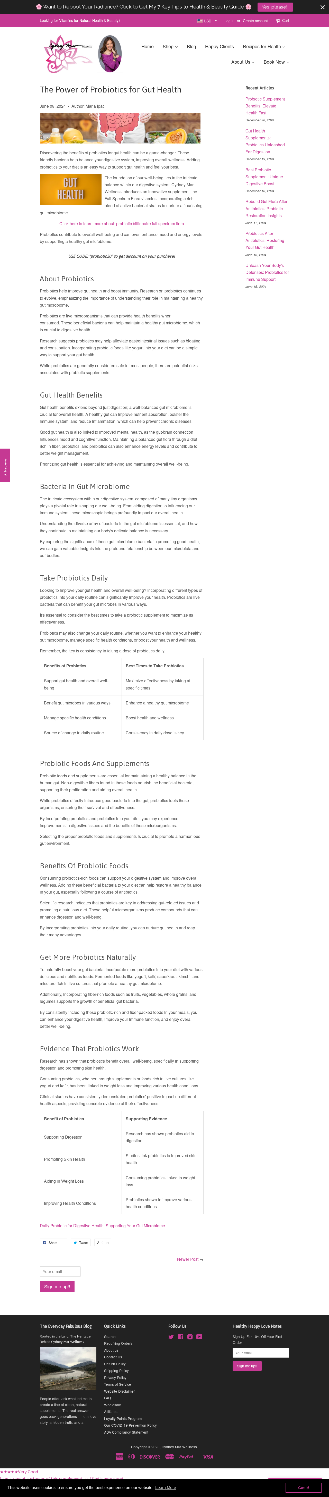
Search (110, 1336)
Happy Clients (219, 46)
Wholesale (112, 1404)
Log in (229, 20)
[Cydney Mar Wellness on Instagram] (190, 1337)
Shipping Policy (116, 1370)
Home (147, 46)
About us (111, 1350)
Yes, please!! (275, 7)
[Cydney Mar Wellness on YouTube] (199, 1337)
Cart (285, 20)
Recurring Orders (118, 1343)
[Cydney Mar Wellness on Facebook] (181, 1337)
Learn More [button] (165, 1487)
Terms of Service (117, 1384)
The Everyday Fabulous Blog (66, 1326)
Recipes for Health (262, 46)
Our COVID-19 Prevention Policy (130, 1425)
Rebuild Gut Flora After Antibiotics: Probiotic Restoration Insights (266, 208)
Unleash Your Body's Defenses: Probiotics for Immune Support (267, 272)
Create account (255, 20)
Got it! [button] (303, 1488)
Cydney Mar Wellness (179, 1446)
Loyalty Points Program (123, 1418)
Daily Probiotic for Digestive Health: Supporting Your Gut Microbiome (102, 1226)
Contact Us (113, 1356)
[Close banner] (322, 7)
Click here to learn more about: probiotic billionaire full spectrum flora (121, 223)
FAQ (107, 1397)
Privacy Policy (115, 1377)
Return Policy (115, 1363)
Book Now (275, 61)
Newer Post (187, 1259)
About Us (241, 61)
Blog (191, 46)
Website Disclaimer (119, 1391)
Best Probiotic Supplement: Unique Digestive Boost (264, 177)
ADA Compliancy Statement (126, 1432)
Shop (169, 46)
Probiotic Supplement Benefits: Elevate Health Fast (265, 106)
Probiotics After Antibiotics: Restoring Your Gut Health (264, 240)
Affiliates (110, 1411)
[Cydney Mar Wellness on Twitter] (171, 1337)
